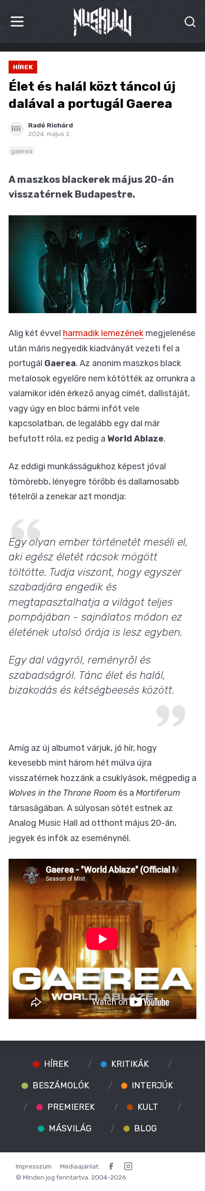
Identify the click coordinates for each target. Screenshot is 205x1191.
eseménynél (105, 838)
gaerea (21, 151)
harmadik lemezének (103, 333)
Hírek (23, 67)
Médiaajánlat (79, 1166)
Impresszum (33, 1166)
